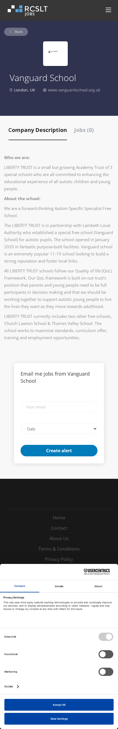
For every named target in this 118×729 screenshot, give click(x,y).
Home (59, 518)
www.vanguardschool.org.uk (74, 90)
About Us (59, 538)
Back (18, 31)
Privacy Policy (59, 559)
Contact (59, 528)
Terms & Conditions (59, 549)
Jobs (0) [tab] (84, 130)
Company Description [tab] (37, 130)
